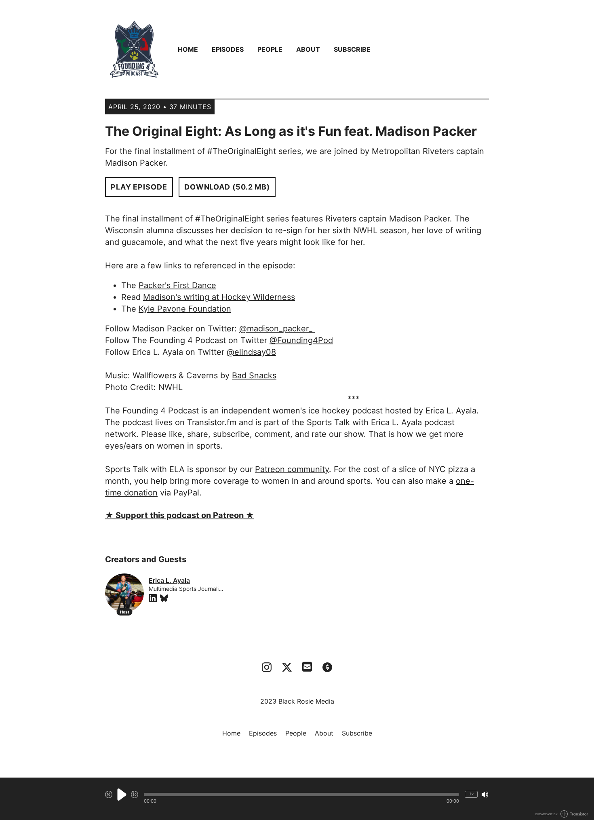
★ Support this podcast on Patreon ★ (179, 515)
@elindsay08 (251, 352)
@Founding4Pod (301, 340)
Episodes (228, 49)
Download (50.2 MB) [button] (227, 187)
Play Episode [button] (139, 187)
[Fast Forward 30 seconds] (134, 794)
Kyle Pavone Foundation (185, 309)
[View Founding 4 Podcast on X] (287, 667)
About (308, 49)
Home (188, 49)
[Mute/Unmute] (485, 794)
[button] (301, 794)
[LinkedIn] (153, 598)
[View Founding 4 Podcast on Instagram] (267, 667)
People (269, 49)
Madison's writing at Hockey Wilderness (219, 297)
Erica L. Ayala (169, 580)
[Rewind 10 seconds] (108, 794)
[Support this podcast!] (327, 667)
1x (471, 794)
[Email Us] (307, 666)
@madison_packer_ (277, 328)
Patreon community (292, 469)
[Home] (134, 49)
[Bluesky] (164, 598)
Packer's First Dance (177, 285)
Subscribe (352, 49)
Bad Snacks (254, 375)
